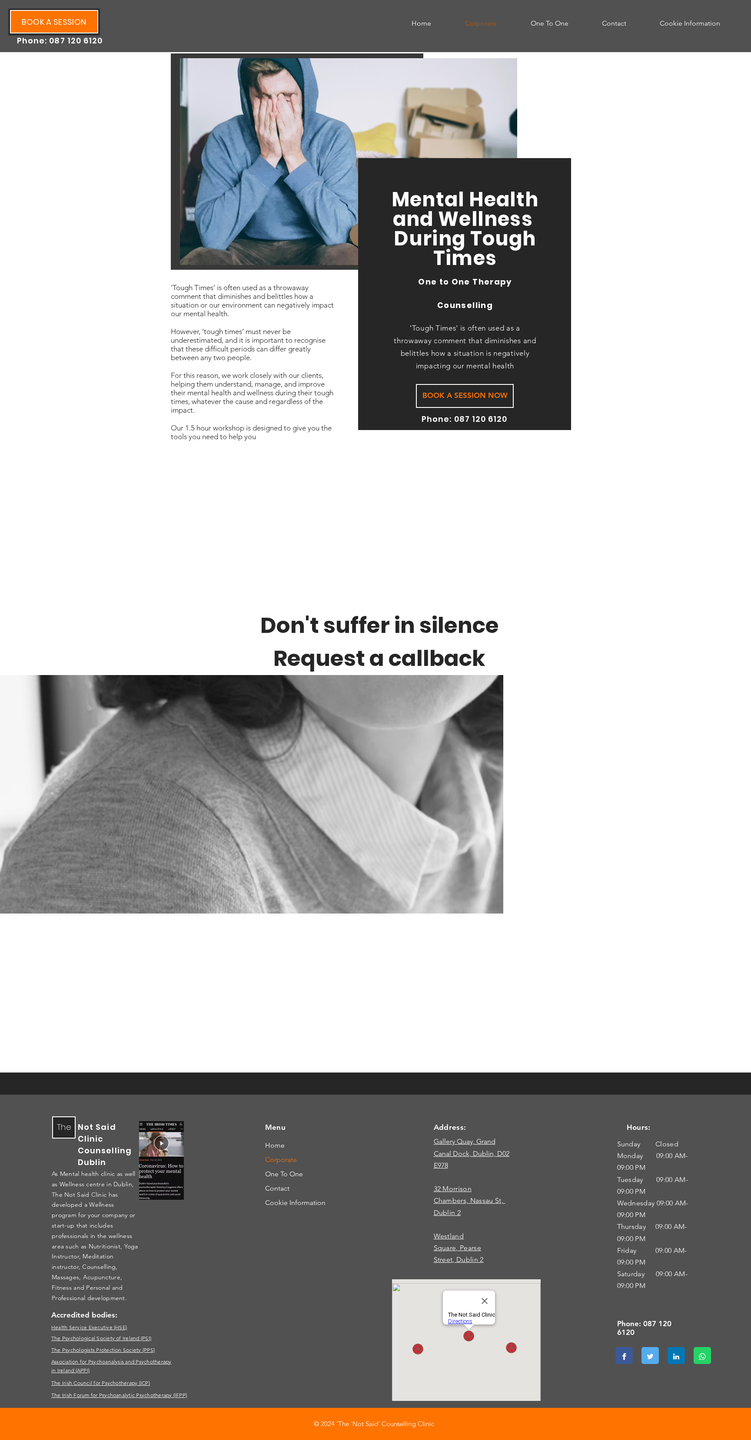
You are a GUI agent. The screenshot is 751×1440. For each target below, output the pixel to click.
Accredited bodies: (84, 1315)
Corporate (281, 1159)
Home (275, 1145)
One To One (284, 1174)
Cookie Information (295, 1202)
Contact (277, 1188)
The (64, 1127)
